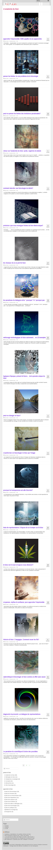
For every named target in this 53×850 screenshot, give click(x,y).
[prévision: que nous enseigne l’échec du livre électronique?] (26, 211)
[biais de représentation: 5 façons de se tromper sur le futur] (26, 513)
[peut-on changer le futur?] (26, 401)
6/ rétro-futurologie (9, 785)
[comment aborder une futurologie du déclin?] (26, 174)
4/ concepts (7, 781)
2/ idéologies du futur (9, 777)
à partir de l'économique (10, 791)
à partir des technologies (10, 805)
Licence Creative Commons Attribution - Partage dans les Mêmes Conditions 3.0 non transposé (25, 845)
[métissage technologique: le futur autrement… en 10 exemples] (26, 323)
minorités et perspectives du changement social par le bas (19, 838)
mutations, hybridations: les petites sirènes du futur (18, 834)
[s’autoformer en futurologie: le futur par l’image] (26, 438)
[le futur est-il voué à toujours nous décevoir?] (26, 550)
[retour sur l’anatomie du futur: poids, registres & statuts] (26, 136)
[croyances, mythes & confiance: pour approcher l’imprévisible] (26, 588)
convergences (7, 811)
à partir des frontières (9, 801)
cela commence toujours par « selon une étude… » (18, 835)
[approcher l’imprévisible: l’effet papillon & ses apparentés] (26, 24)
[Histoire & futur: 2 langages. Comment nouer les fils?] (26, 625)
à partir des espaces (9, 799)
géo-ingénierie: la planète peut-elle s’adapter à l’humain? (19, 839)
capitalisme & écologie (10, 809)
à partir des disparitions (10, 797)
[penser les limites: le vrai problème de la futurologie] (26, 62)
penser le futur (7, 772)
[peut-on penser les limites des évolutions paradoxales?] (26, 99)
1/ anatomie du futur (12, 41)
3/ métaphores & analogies (11, 779)
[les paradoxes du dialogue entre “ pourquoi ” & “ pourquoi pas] (26, 285)
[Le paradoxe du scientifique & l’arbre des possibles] (26, 737)
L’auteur (7, 827)
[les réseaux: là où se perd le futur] (26, 248)
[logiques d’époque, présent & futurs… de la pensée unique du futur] (26, 361)
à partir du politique (9, 807)
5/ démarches (7, 783)
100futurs (6, 832)
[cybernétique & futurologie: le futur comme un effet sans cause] (26, 662)
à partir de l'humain (9, 793)
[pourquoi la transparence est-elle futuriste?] (26, 476)
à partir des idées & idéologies (12, 803)
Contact (7, 825)
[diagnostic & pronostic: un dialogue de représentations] (26, 699)
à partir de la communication (11, 795)
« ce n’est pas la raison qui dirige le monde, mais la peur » (20, 836)
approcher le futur (8, 789)
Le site (6, 828)
